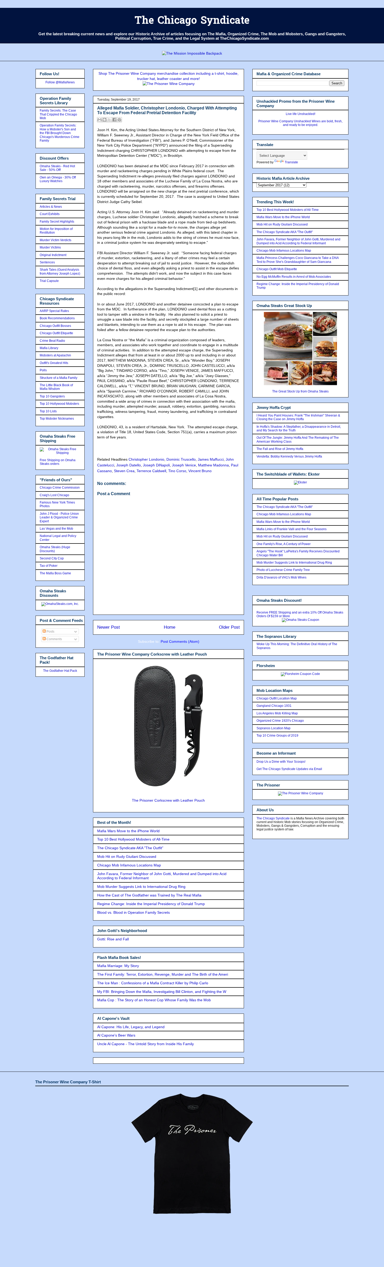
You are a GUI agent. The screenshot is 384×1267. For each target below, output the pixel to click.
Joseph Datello (128, 465)
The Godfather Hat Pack (60, 671)
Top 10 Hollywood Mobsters (59, 404)
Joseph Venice (184, 465)
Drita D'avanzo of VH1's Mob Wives (281, 577)
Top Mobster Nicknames (57, 418)
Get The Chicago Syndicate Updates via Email (289, 769)
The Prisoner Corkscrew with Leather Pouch (168, 800)
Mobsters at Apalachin (55, 355)
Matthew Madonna (213, 465)
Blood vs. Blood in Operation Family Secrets (133, 912)
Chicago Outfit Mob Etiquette (277, 269)
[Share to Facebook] (114, 119)
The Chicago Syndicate (192, 21)
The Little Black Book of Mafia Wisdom (56, 387)
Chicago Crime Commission (60, 487)
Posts (50, 631)
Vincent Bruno (200, 471)
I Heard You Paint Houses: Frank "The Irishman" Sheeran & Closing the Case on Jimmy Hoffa (298, 417)
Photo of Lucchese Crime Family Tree (283, 570)
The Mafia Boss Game (55, 573)
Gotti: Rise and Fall (113, 939)
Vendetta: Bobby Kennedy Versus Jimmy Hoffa (289, 456)
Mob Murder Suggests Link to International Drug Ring (141, 886)
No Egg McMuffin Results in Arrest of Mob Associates (294, 277)
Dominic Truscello (181, 459)
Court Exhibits (50, 214)
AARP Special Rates (54, 311)
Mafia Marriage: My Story (118, 966)
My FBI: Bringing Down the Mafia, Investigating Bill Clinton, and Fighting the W (161, 992)
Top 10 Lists (48, 411)
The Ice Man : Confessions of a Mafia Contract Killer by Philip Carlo (152, 983)
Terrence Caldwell (151, 471)
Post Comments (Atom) (180, 641)
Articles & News (51, 207)
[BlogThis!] (104, 119)
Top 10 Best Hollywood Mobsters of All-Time (133, 839)
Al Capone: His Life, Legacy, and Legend (131, 1027)
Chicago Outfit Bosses (55, 326)
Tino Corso (177, 471)
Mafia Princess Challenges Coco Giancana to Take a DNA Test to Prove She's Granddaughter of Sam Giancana (298, 259)
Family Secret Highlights (57, 221)
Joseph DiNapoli (156, 465)
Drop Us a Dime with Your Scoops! (281, 761)
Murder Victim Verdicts (55, 240)
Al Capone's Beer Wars (116, 1035)
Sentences (47, 262)
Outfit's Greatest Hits (54, 363)
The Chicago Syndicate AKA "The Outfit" (130, 848)
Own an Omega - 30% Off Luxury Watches (58, 179)
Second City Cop (52, 558)
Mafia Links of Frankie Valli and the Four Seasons (292, 529)
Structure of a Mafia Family (58, 378)
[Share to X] (109, 119)
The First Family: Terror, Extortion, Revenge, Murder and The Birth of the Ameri (162, 974)
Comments (54, 639)
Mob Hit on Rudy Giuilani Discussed (126, 856)
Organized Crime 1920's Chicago (280, 720)
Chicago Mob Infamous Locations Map (129, 865)
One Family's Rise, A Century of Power (284, 544)
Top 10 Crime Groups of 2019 (277, 735)
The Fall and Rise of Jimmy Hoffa (280, 449)
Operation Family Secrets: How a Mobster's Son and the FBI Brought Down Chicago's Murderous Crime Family (59, 133)
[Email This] (99, 119)
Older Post (229, 627)
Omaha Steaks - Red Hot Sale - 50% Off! (57, 168)
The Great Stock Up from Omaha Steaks (300, 391)
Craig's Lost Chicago (54, 495)
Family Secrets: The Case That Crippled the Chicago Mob (58, 114)
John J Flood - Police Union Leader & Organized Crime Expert (59, 517)
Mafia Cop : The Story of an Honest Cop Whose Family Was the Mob (154, 1000)
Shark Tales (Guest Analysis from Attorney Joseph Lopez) (60, 271)
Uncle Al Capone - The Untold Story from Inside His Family (145, 1044)
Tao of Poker (48, 566)
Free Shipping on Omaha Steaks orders (57, 462)
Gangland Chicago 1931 (274, 706)
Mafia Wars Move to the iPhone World (128, 831)
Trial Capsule (49, 281)
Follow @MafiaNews (60, 82)
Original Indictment (53, 255)
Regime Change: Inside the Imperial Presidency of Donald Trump (151, 904)
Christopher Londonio (146, 459)
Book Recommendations (57, 318)
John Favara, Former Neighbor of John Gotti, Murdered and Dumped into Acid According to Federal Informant (298, 241)
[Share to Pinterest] (119, 119)
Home (169, 627)
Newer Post (108, 627)
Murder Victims (50, 247)
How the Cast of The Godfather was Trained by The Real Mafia (149, 895)
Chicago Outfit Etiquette (56, 333)
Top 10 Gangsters (52, 396)
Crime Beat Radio (52, 341)
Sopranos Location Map (273, 728)
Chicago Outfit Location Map (277, 698)
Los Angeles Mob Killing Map (277, 713)
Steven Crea (124, 471)
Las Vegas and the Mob (56, 528)
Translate (291, 162)
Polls (43, 370)
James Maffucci (211, 459)
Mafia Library (49, 348)
